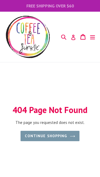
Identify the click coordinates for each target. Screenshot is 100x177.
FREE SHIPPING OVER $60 (50, 5)
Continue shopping (46, 135)
